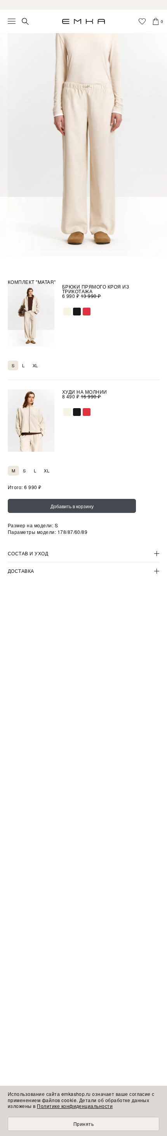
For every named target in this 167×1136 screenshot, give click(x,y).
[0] (156, 21)
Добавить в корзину (72, 506)
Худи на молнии (84, 391)
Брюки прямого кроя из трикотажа (95, 288)
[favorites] (142, 21)
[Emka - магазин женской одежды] (83, 21)
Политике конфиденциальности (75, 1106)
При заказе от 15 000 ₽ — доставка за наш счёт (83, 5)
